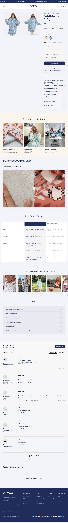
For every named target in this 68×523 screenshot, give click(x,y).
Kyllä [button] (32, 368)
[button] (54, 21)
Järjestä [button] (5, 352)
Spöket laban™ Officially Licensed (51, 13)
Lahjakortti (50, 496)
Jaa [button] (37, 368)
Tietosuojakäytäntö (40, 503)
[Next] (65, 284)
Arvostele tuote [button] (59, 346)
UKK (24, 498)
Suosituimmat (51, 498)
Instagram (59, 498)
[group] (10, 345)
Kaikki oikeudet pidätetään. (15, 516)
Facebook (59, 501)
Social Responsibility (40, 498)
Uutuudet (50, 501)
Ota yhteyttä (26, 496)
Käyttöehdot (38, 501)
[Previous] (2, 284)
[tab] (53, 353)
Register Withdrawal (27, 501)
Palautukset (26, 503)
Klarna (24, 506)
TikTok (58, 496)
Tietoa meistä (39, 496)
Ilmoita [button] (35, 368)
